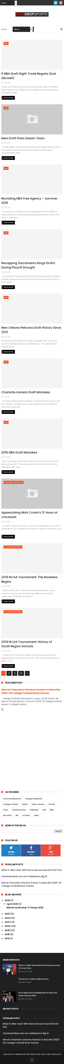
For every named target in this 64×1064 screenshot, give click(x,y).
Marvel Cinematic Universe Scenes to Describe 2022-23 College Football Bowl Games (30, 691)
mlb (44, 810)
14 (21, 673)
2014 (7, 938)
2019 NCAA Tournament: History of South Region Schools (26, 644)
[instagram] (61, 3)
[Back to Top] (32, 1060)
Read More (8, 98)
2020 (8, 926)
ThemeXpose (19, 1054)
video (36, 815)
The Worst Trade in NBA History (33, 979)
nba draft (7, 815)
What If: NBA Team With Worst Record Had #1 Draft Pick (31, 870)
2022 (8, 917)
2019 (7, 930)
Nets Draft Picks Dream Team (23, 138)
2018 (7, 934)
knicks (25, 804)
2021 (7, 922)
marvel (51, 804)
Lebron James (38, 804)
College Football (10, 804)
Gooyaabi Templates (51, 1054)
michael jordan (19, 810)
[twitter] (55, 3)
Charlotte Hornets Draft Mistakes (25, 392)
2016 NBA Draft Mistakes (19, 452)
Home (4, 29)
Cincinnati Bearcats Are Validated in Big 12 (24, 876)
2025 (8, 900)
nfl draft (26, 815)
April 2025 (13, 903)
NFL (17, 815)
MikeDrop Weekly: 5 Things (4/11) (25, 907)
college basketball (12, 547)
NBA (6, 43)
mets (5, 810)
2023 (8, 913)
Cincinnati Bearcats (13, 482)
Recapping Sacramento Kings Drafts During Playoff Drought (28, 265)
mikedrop (34, 810)
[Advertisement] (32, 748)
